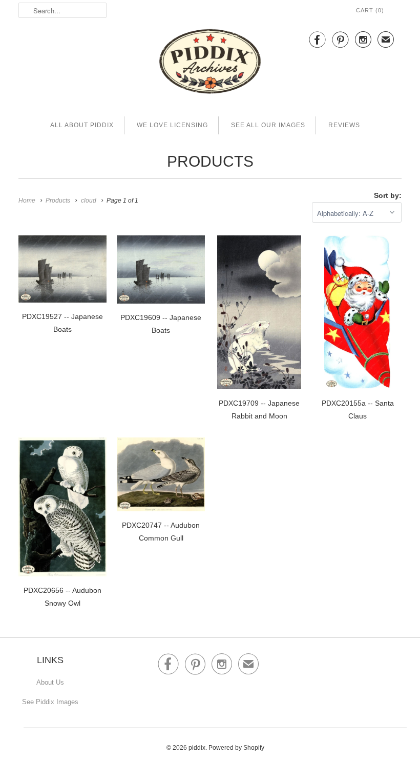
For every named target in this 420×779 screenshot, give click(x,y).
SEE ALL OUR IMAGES (268, 125)
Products (210, 161)
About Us (50, 682)
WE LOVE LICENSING (172, 125)
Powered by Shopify (236, 747)
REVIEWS (344, 125)
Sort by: (388, 195)
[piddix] (210, 63)
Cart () (370, 10)
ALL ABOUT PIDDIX (82, 125)
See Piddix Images (50, 702)
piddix (196, 747)
